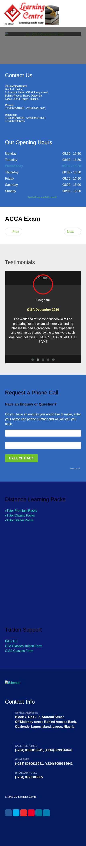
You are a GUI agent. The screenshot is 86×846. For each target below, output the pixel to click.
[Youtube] (31, 812)
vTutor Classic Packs (20, 515)
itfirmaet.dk (75, 468)
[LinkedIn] (46, 812)
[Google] (23, 812)
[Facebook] (8, 812)
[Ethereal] (43, 13)
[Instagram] (38, 812)
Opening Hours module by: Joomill (42, 197)
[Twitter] (16, 812)
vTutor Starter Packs (19, 520)
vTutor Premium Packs (21, 510)
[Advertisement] (43, 570)
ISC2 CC (11, 641)
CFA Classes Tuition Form (23, 646)
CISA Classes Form (19, 651)
